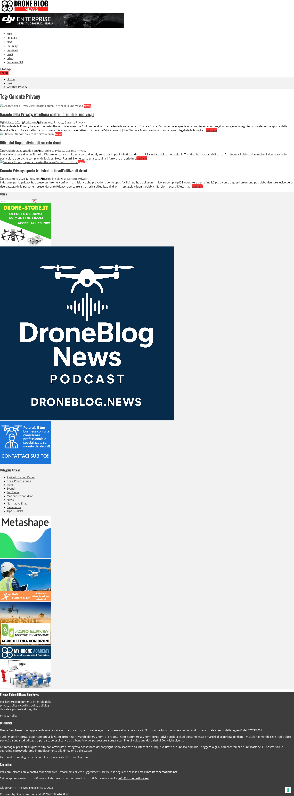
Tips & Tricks (15, 511)
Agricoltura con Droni (21, 477)
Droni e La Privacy (51, 122)
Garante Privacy (74, 122)
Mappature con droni (20, 496)
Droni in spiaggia (55, 179)
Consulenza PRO (15, 62)
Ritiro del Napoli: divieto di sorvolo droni (30, 142)
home (9, 34)
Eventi (10, 54)
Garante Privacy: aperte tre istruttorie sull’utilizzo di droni (43, 170)
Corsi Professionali (19, 481)
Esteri (10, 58)
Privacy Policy (8, 716)
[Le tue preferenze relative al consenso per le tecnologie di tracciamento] (288, 790)
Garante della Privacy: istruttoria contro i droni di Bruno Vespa (47, 114)
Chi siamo (12, 38)
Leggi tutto (211, 130)
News (9, 42)
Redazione (30, 122)
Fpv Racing (12, 46)
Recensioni (12, 50)
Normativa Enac (17, 503)
